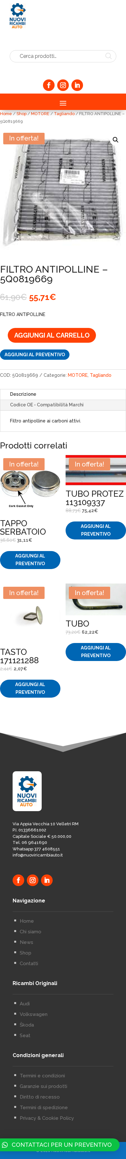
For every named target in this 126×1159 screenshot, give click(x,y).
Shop (21, 113)
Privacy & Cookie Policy (47, 1118)
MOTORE (40, 113)
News (26, 942)
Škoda (27, 1025)
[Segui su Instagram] (63, 85)
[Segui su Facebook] (49, 85)
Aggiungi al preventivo (35, 354)
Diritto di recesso (40, 1097)
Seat (25, 1035)
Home (6, 113)
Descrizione (23, 394)
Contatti (29, 963)
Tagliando (64, 113)
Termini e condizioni (42, 1076)
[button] (115, 140)
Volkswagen (33, 1014)
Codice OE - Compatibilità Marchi (47, 404)
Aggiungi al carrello (51, 335)
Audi (25, 1004)
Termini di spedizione (44, 1107)
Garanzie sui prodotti (43, 1086)
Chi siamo (30, 932)
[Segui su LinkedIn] (77, 85)
